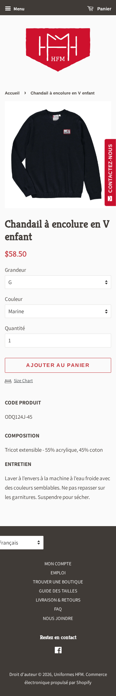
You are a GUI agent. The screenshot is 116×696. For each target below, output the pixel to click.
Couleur (14, 299)
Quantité (15, 328)
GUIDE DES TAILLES (58, 591)
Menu (18, 9)
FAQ (58, 609)
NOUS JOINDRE (58, 618)
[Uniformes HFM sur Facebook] (58, 651)
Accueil (12, 93)
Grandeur (15, 269)
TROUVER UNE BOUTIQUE (58, 582)
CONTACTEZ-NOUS (110, 170)
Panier (103, 8)
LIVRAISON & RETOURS (58, 600)
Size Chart (23, 380)
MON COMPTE (58, 563)
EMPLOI (58, 572)
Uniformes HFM (68, 674)
